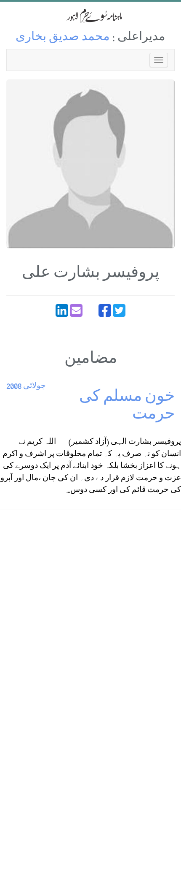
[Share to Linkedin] (62, 310)
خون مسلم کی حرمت (127, 407)
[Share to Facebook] (104, 310)
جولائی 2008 (26, 386)
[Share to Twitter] (119, 310)
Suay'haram (90, 16)
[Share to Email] (76, 310)
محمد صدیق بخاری (63, 38)
